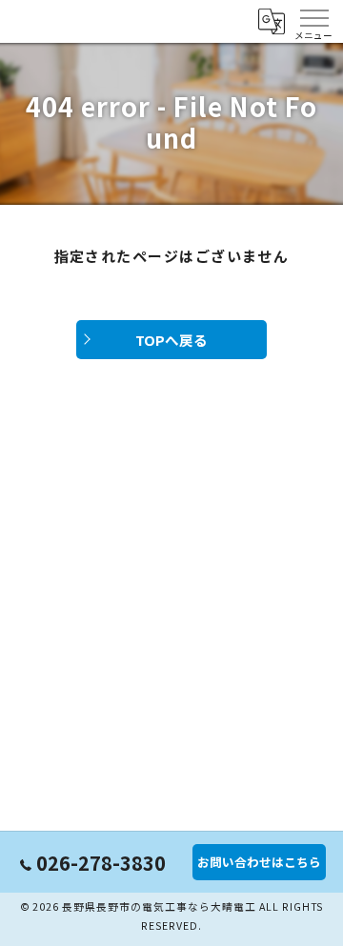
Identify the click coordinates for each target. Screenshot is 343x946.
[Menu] (313, 21)
